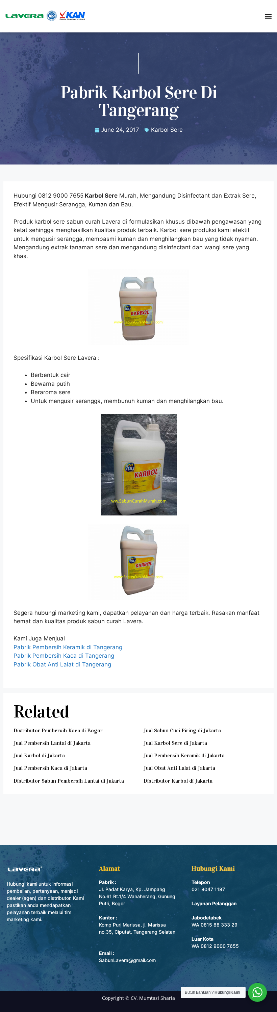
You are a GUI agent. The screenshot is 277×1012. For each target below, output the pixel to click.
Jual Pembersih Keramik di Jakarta (184, 755)
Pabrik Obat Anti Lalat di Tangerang (62, 664)
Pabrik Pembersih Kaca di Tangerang (64, 655)
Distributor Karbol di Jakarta (178, 781)
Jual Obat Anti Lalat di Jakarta (179, 768)
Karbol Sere (167, 129)
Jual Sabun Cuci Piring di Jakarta (182, 730)
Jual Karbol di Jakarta (39, 755)
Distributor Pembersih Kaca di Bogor (58, 730)
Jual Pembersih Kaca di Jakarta (50, 768)
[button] (268, 16)
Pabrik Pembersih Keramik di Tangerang (68, 647)
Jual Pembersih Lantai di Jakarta (52, 743)
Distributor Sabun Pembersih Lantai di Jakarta (69, 781)
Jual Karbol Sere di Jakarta (175, 743)
